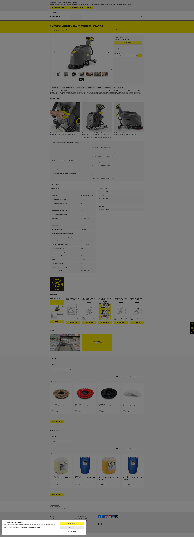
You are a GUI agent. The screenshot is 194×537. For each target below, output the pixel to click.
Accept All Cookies (72, 523)
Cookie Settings (72, 531)
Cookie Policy (23, 527)
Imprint (38, 527)
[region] (44, 527)
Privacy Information (31, 527)
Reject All (72, 527)
